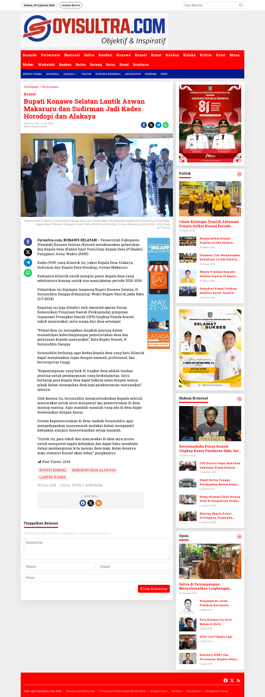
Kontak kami (159, 691)
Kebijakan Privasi (216, 691)
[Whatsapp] (166, 125)
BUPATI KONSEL (52, 470)
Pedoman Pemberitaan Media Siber (122, 691)
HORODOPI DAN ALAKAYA (94, 470)
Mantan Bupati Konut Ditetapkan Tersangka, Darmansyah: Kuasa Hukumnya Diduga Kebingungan (216, 516)
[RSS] (98, 503)
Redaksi (177, 691)
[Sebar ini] (144, 125)
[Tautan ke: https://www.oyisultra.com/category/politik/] (239, 174)
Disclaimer (194, 691)
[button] (240, 5)
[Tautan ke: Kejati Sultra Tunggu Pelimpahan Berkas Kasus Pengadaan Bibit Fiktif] (187, 482)
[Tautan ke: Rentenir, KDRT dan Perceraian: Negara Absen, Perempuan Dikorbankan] (187, 658)
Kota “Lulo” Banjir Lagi (216, 636)
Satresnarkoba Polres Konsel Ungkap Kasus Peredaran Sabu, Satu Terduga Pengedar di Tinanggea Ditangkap (210, 448)
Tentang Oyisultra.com (80, 691)
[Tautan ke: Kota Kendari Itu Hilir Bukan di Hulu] (187, 624)
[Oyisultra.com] (94, 30)
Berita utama (31, 126)
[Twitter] (90, 503)
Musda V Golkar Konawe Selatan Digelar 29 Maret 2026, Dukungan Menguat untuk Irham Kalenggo (218, 274)
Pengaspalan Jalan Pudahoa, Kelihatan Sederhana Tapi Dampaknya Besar (220, 603)
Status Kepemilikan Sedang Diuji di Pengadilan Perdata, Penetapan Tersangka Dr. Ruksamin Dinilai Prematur (220, 499)
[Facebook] (83, 503)
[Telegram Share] (158, 125)
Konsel (30, 94)
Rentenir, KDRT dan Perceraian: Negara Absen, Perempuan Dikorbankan (218, 657)
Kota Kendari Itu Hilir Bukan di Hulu (216, 622)
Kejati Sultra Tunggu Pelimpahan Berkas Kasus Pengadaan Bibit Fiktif (218, 482)
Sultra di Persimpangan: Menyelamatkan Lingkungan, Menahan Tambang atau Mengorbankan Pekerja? (204, 586)
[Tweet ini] (151, 125)
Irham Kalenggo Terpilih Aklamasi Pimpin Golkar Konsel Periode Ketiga (209, 224)
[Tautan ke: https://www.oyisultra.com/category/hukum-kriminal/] (239, 399)
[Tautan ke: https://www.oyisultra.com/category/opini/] (239, 536)
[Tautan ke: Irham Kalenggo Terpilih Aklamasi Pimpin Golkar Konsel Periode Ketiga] (210, 198)
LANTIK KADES (52, 477)
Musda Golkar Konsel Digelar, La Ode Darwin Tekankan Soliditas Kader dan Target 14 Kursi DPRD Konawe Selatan (219, 241)
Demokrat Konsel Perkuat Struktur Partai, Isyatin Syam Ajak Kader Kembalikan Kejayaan (218, 291)
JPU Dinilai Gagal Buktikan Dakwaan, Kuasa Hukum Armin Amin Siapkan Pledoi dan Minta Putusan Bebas (220, 465)
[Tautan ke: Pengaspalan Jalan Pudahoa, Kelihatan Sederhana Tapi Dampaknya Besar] (187, 606)
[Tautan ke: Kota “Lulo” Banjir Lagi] (187, 641)
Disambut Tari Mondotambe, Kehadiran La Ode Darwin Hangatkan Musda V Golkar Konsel (220, 257)
